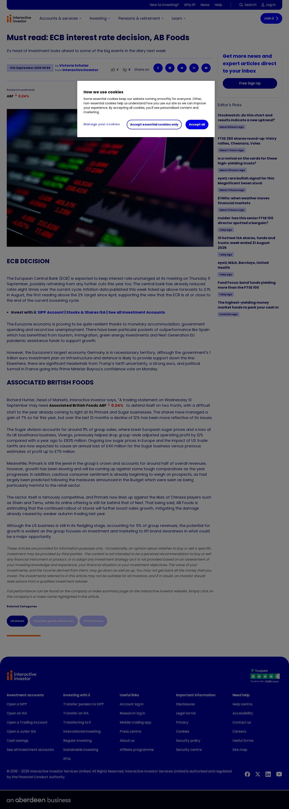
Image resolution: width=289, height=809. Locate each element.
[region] (146, 109)
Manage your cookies (102, 124)
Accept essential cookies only (154, 124)
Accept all (197, 124)
